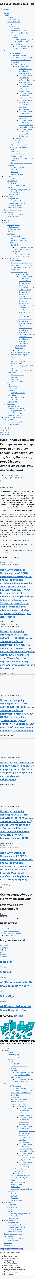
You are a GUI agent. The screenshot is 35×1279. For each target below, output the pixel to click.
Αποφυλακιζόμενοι (18, 154)
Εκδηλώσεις (11, 187)
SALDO (18, 1016)
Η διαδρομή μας (13, 19)
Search (2, 428)
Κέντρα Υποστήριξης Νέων (20, 145)
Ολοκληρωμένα (16, 44)
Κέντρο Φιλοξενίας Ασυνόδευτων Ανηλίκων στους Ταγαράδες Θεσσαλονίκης (25, 104)
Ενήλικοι (14, 1196)
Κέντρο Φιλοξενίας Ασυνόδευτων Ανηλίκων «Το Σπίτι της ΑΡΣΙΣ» (21, 1099)
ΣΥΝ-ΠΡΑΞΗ (15, 1187)
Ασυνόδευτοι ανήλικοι (19, 64)
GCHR (17, 143)
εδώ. (28, 540)
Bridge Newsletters (18, 185)
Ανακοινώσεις (12, 181)
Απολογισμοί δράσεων (19, 31)
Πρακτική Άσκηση (17, 174)
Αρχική (6, 13)
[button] (11, 1249)
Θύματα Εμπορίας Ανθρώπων (21, 163)
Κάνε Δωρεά (8, 1243)
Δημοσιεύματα (12, 194)
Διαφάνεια (11, 26)
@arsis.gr (6, 961)
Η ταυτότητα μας (13, 17)
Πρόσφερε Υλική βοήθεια (16, 201)
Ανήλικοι (14, 1193)
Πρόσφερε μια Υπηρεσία (16, 203)
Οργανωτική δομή (13, 22)
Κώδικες (10, 24)
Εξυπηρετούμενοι (17, 167)
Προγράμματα (12, 35)
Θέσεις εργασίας (13, 217)
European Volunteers (14, 208)
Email (2, 914)
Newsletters (11, 183)
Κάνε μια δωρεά (13, 199)
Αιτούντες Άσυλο (17, 156)
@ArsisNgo (7, 996)
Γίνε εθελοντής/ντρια (14, 205)
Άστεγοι (14, 149)
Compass (14, 172)
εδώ (19, 546)
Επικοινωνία (8, 1245)
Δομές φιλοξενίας (21, 1106)
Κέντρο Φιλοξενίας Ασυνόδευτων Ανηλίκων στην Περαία (27, 95)
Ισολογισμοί (15, 28)
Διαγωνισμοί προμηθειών (16, 214)
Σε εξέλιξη (15, 37)
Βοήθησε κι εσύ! (9, 196)
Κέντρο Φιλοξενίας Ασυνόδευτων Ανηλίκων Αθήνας (25, 71)
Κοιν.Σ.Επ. (14, 152)
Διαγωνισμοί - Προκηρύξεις (13, 478)
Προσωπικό (15, 169)
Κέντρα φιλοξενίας (21, 66)
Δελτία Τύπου (12, 178)
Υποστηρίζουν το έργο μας (13, 210)
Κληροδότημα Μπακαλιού (20, 33)
